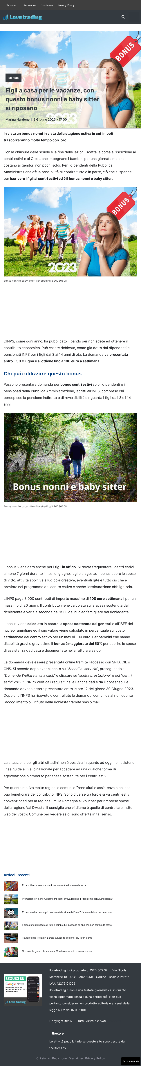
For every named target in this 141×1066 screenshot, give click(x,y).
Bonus (13, 78)
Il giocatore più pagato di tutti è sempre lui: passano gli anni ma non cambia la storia (67, 925)
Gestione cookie (131, 1061)
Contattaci (116, 1021)
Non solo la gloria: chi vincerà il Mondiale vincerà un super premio (57, 951)
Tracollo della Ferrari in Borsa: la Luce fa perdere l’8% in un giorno (57, 937)
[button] (123, 17)
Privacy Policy (66, 5)
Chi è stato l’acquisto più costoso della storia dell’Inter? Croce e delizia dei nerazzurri (67, 912)
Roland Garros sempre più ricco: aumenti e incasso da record (54, 885)
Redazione (30, 5)
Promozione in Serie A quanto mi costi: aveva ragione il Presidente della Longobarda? (67, 898)
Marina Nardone (18, 119)
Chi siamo (11, 5)
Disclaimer (47, 5)
